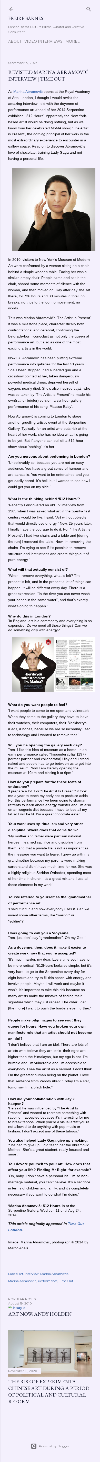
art (21, 1274)
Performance (47, 1281)
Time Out (66, 1281)
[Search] (89, 8)
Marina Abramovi (27, 91)
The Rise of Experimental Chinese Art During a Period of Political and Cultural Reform (48, 1391)
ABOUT (15, 41)
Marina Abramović (22, 1281)
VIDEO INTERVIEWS (43, 41)
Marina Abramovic (54, 1274)
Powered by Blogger (54, 1446)
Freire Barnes (25, 18)
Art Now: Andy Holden (40, 1314)
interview (32, 1274)
